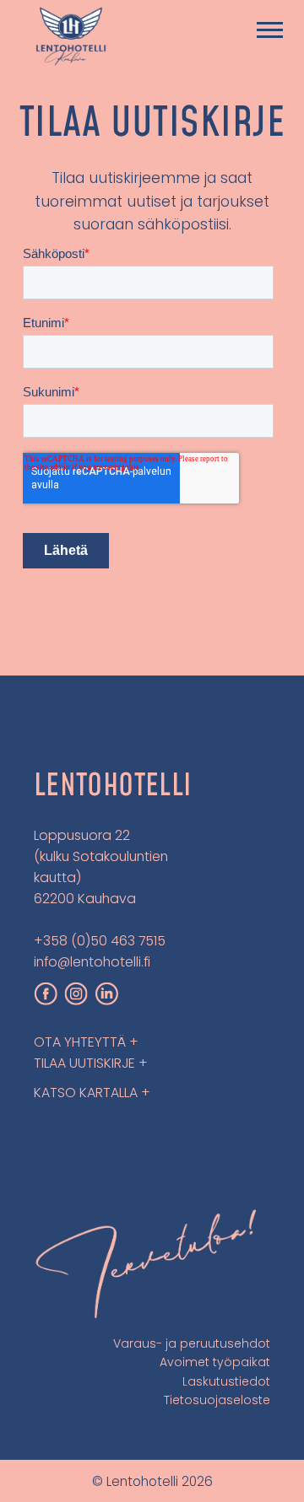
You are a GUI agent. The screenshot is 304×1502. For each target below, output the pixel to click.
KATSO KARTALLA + (92, 1092)
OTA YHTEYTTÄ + (86, 1042)
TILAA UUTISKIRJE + (91, 1063)
